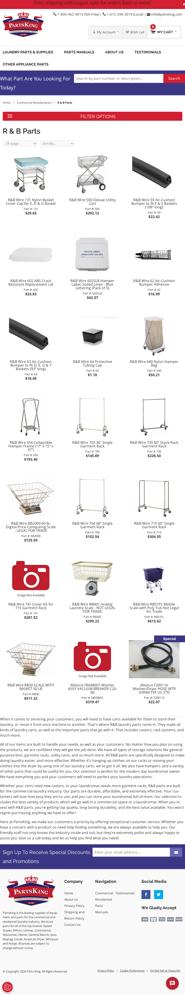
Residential (103, 899)
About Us (114, 52)
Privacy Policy (74, 906)
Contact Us (72, 924)
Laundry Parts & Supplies (28, 52)
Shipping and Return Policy (74, 915)
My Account (106, 32)
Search (174, 78)
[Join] (176, 852)
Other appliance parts (26, 64)
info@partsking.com (166, 14)
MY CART (163, 30)
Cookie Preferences (132, 970)
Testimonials (147, 52)
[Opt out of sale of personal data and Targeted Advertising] (7, 987)
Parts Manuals (79, 52)
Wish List (136, 32)
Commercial (104, 893)
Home (68, 893)
